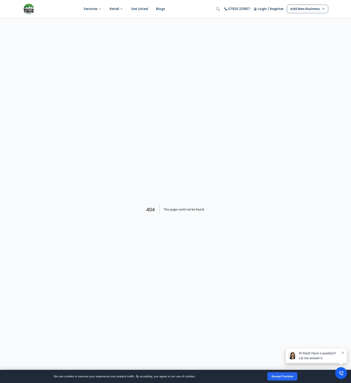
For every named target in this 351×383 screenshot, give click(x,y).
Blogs (160, 8)
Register (277, 8)
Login (262, 8)
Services (91, 8)
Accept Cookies (282, 376)
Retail (114, 8)
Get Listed (139, 8)
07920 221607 (239, 8)
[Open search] (218, 9)
